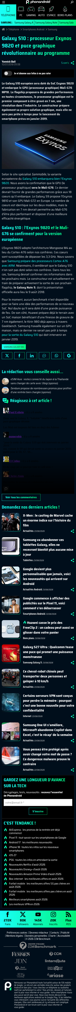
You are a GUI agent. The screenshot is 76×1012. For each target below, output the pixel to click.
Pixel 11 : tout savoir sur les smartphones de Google (37, 837)
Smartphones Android (33, 29)
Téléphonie (8, 15)
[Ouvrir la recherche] (72, 2)
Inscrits (53, 921)
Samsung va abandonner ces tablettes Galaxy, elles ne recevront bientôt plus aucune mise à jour (48, 547)
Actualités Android (32, 589)
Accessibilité (64, 936)
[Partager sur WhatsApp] (56, 355)
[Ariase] (55, 975)
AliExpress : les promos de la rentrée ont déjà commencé (34, 831)
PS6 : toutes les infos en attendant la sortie (33, 860)
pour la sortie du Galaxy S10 (20, 334)
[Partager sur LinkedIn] (32, 355)
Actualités (28, 531)
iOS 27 (12, 855)
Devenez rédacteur (38, 932)
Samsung (52, 29)
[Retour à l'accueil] (38, 2)
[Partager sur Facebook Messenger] (44, 355)
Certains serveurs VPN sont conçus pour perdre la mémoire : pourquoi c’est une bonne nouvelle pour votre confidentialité (48, 703)
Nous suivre (69, 355)
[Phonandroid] (8, 986)
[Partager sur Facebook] (19, 355)
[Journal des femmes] (21, 954)
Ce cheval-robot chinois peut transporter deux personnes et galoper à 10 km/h (45, 676)
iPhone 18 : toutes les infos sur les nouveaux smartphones (34, 848)
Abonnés (38, 921)
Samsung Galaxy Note (46, 23)
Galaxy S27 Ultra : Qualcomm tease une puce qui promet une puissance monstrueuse (48, 652)
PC (20, 15)
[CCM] (55, 954)
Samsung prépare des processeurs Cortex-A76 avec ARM (35, 263)
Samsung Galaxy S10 (14, 347)
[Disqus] (38, 450)
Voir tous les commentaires (21, 497)
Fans (7, 921)
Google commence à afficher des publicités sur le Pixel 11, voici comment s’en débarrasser (46, 603)
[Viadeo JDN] (21, 975)
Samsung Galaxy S (32, 662)
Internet (27, 716)
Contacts (54, 932)
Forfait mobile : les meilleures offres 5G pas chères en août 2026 (39, 885)
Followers (22, 921)
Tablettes (28, 560)
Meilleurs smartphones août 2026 (28, 899)
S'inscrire (38, 811)
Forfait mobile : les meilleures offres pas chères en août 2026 (40, 893)
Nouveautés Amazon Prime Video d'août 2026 (35, 874)
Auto (41, 15)
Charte (52, 936)
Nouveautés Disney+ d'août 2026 (28, 869)
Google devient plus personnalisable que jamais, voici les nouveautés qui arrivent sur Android (47, 576)
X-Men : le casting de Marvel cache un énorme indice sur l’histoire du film (48, 520)
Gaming (31, 15)
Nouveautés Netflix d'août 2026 (27, 864)
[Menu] (3, 2)
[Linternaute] (55, 961)
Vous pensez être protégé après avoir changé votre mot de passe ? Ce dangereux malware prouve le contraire (47, 756)
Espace (51, 15)
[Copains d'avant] (55, 968)
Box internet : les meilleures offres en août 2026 (36, 879)
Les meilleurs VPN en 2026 (24, 904)
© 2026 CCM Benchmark (38, 939)
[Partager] (72, 62)
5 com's (65, 63)
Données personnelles (36, 936)
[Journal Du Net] (21, 961)
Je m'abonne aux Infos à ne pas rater (32, 73)
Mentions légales (14, 936)
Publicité (65, 932)
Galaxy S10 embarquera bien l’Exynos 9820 (37, 181)
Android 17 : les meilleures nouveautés (30, 842)
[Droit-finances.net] (21, 968)
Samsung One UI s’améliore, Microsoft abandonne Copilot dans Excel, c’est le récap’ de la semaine (47, 729)
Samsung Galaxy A (23, 23)
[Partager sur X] (7, 355)
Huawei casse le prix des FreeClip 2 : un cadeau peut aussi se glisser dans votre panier (48, 627)
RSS (68, 921)
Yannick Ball (9, 61)
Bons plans (64, 15)
